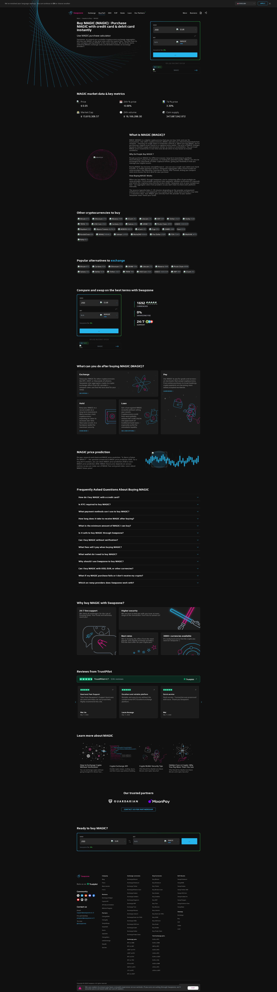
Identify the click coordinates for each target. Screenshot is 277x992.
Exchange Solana (132, 893)
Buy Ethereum (156, 882)
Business (105, 894)
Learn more (167, 391)
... (175, 55)
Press (103, 882)
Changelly (105, 920)
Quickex (104, 947)
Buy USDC (155, 917)
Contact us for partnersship (138, 809)
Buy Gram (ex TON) (158, 914)
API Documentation (108, 904)
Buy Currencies (157, 876)
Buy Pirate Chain (157, 931)
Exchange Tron (131, 907)
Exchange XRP (131, 903)
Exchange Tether (132, 886)
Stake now (83, 431)
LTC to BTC (130, 970)
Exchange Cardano (132, 896)
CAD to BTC (155, 953)
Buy (179, 918)
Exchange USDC (132, 920)
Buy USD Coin (156, 920)
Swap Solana (181, 886)
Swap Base (181, 907)
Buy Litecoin (156, 910)
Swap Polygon (182, 900)
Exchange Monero (132, 910)
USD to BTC (155, 967)
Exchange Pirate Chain (134, 934)
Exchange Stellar (132, 931)
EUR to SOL (155, 960)
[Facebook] (93, 895)
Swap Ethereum (182, 879)
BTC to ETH (130, 956)
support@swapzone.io (84, 913)
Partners (105, 913)
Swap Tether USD (183, 889)
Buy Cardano (156, 896)
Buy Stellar (155, 927)
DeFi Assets (181, 876)
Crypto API (105, 901)
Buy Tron (155, 903)
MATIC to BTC (131, 967)
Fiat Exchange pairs (158, 936)
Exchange (180, 915)
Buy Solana (155, 893)
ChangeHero (105, 937)
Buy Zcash (155, 924)
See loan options (127, 431)
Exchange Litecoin (132, 914)
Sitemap (180, 911)
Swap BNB (181, 882)
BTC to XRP (130, 946)
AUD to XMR (156, 963)
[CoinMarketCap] (86, 899)
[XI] (78, 895)
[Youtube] (78, 899)
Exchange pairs (132, 939)
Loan (179, 929)
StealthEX (105, 926)
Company (105, 876)
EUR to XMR (156, 942)
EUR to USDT (156, 956)
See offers (83, 393)
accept (193, 987)
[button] (205, 12)
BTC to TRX (130, 960)
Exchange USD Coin (133, 924)
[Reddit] (86, 895)
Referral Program (107, 908)
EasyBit (104, 944)
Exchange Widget (107, 898)
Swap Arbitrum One (183, 903)
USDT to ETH (131, 949)
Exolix (104, 930)
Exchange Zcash (132, 927)
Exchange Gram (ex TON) (134, 917)
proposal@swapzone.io (85, 918)
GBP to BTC (155, 946)
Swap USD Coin (182, 893)
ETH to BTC (130, 963)
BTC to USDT (131, 974)
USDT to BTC (131, 953)
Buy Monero (155, 907)
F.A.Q (103, 889)
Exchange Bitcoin (132, 879)
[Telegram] (82, 895)
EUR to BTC (155, 939)
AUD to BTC (155, 949)
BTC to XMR (130, 942)
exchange (118, 260)
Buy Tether (155, 886)
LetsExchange (106, 940)
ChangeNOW (106, 916)
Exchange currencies (133, 876)
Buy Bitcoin (155, 879)
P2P (179, 922)
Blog (103, 879)
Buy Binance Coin (157, 889)
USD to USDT (156, 970)
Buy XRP (154, 900)
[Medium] (82, 899)
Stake (179, 925)
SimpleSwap (106, 923)
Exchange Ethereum (133, 882)
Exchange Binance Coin (134, 889)
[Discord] (90, 895)
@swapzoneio (81, 923)
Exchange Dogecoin (133, 900)
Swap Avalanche (182, 896)
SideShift (105, 933)
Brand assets (106, 886)
